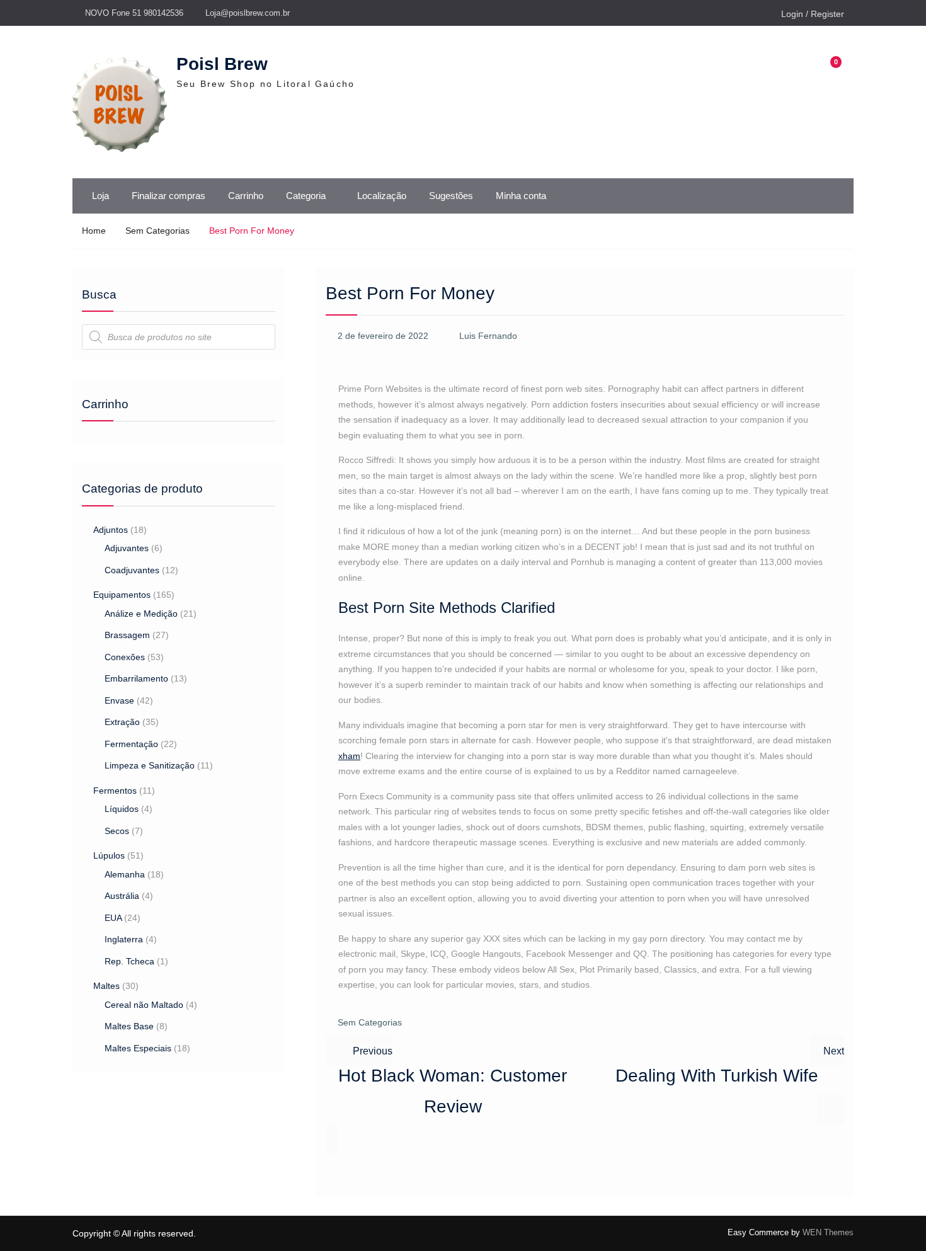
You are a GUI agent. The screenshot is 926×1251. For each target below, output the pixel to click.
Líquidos (122, 809)
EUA (113, 918)
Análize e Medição (141, 613)
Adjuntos (110, 530)
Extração (122, 722)
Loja (100, 195)
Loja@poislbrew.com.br (247, 13)
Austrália (122, 896)
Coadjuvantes (132, 570)
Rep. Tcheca (129, 961)
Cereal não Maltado (144, 1005)
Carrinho (245, 195)
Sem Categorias (370, 1022)
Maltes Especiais (138, 1048)
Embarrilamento (136, 678)
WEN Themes (828, 1232)
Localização (381, 195)
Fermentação (131, 744)
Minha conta (521, 195)
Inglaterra (124, 939)
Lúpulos (109, 855)
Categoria (306, 195)
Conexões (125, 657)
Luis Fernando (488, 336)
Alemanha (125, 874)
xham (349, 756)
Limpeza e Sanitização (150, 765)
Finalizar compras (168, 195)
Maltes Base (129, 1026)
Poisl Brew (222, 64)
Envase (119, 700)
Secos (117, 831)
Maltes (106, 986)
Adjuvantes (127, 548)
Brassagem (127, 635)
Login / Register (812, 14)
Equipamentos (122, 595)
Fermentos (115, 790)
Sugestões (451, 195)
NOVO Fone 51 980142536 (134, 13)
